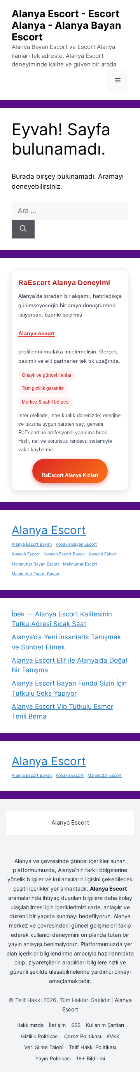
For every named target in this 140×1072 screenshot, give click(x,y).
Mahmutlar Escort (80, 564)
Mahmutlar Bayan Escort (35, 564)
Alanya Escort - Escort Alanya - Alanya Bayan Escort (66, 25)
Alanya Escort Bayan (32, 544)
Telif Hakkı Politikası (92, 1047)
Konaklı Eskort (103, 554)
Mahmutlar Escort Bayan (35, 573)
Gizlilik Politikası (40, 1036)
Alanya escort (36, 333)
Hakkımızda (30, 1025)
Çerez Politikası (82, 1036)
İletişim (57, 1025)
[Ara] (23, 229)
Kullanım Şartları (105, 1025)
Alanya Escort (49, 530)
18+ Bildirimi (90, 1058)
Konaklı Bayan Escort (76, 544)
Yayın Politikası (53, 1058)
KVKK (113, 1036)
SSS (75, 1025)
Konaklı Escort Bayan (64, 554)
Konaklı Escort (26, 554)
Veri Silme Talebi (43, 1047)
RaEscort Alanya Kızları (70, 475)
